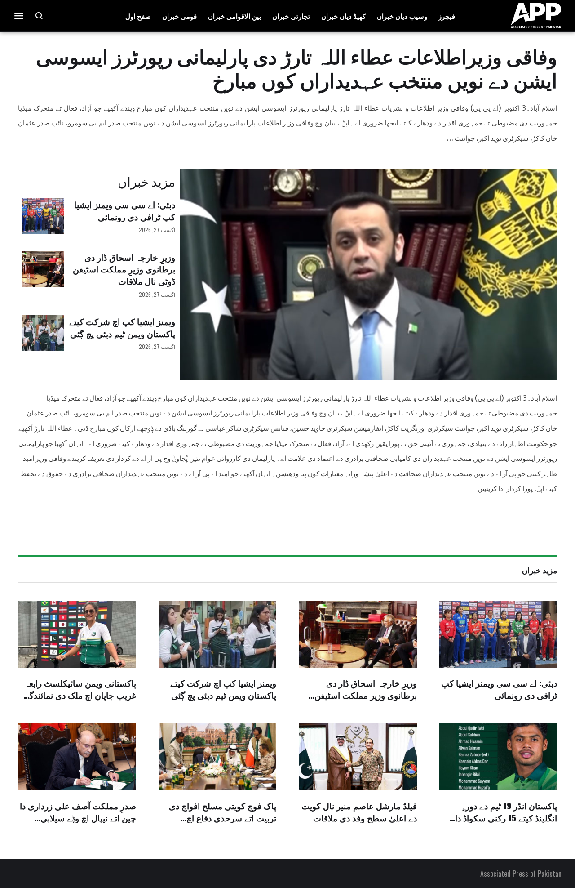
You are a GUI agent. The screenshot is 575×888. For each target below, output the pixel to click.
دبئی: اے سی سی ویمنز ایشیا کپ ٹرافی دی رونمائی (124, 210)
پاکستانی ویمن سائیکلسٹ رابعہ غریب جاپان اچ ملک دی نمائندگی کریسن (79, 694)
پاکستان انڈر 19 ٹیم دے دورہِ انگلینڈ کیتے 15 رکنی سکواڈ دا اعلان (506, 817)
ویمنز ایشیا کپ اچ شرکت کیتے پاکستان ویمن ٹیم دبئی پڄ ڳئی (122, 327)
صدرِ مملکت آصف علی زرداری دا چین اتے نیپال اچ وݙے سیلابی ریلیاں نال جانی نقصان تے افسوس (78, 823)
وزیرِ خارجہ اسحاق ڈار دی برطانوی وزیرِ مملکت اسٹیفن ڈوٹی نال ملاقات (124, 268)
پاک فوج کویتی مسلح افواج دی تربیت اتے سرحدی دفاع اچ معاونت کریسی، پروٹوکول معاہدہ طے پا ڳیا (222, 823)
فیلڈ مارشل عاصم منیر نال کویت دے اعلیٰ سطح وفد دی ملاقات (359, 811)
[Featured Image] (43, 216)
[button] (39, 16)
